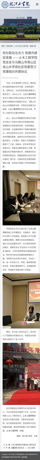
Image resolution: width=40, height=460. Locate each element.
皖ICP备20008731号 (32, 454)
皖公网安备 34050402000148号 (11, 457)
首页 (3, 46)
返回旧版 (24, 457)
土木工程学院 (28, 94)
